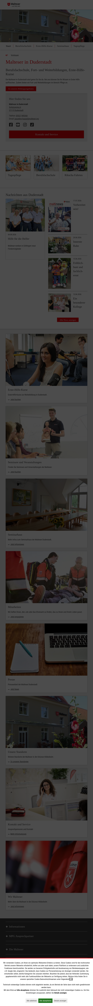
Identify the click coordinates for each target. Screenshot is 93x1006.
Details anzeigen (60, 1001)
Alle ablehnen (32, 1001)
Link (70, 979)
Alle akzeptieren (46, 1001)
